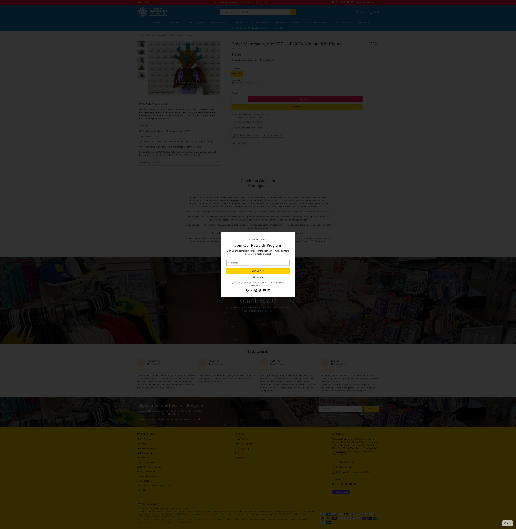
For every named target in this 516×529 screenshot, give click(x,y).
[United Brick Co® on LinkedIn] (268, 291)
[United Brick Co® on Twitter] (251, 291)
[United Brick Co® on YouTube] (264, 291)
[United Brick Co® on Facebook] (247, 291)
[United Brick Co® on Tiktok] (260, 291)
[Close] (290, 236)
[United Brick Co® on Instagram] (255, 291)
